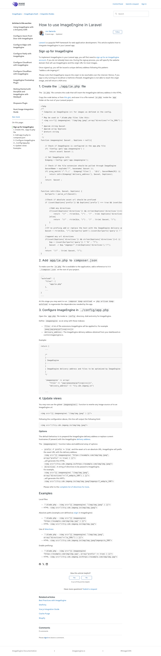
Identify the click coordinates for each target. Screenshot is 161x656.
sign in (46, 638)
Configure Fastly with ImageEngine (22, 55)
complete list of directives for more (74, 487)
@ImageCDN (126, 651)
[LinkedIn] (47, 564)
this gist (67, 97)
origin (76, 513)
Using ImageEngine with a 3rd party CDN (23, 28)
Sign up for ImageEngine (23, 127)
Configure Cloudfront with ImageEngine (22, 64)
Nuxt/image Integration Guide (23, 111)
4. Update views (20, 145)
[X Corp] (43, 564)
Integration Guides (47, 14)
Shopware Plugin (20, 103)
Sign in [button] (144, 4)
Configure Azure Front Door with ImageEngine (23, 37)
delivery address (83, 439)
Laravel (42, 43)
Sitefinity (42, 605)
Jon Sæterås (50, 31)
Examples (17, 148)
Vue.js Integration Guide (49, 609)
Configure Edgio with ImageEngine (22, 46)
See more (16, 117)
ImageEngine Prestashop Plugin (23, 81)
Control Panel (118, 4)
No (87, 577)
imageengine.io (78, 651)
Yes (74, 577)
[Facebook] (40, 564)
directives (49, 529)
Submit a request (132, 4)
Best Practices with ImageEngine (52, 600)
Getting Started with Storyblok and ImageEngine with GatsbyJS (22, 93)
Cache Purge (44, 614)
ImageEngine (17, 14)
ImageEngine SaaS (31, 14)
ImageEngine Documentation (24, 651)
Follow (118, 32)
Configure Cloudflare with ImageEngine (22, 73)
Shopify (42, 618)
